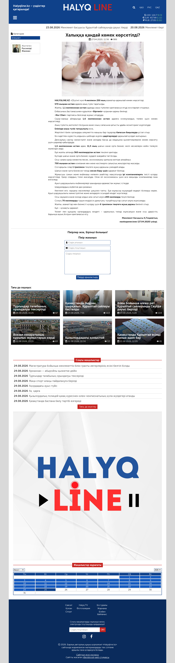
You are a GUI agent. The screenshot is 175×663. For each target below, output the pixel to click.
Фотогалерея (83, 608)
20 (87, 586)
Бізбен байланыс (102, 613)
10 (24, 583)
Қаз (142, 7)
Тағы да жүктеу (87, 406)
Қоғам (69, 608)
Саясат (68, 605)
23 (150, 586)
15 (129, 583)
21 (108, 586)
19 (66, 586)
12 (66, 583)
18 (45, 586)
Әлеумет (16, 38)
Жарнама (102, 608)
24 (24, 589)
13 (87, 583)
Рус (149, 7)
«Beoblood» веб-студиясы (96, 657)
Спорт (68, 611)
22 (129, 586)
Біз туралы (102, 605)
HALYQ (87, 7)
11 (45, 583)
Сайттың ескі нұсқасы (87, 654)
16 (150, 583)
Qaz (157, 7)
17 (25, 586)
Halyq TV (83, 605)
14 (108, 583)
